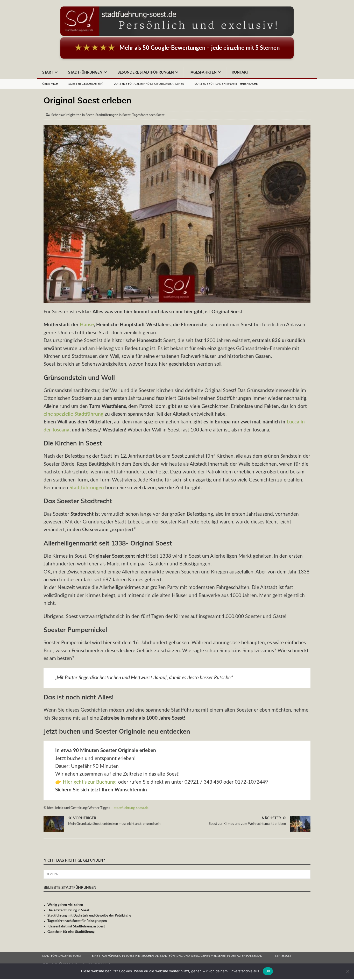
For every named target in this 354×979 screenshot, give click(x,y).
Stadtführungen (85, 72)
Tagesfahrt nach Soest (148, 115)
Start (47, 72)
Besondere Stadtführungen (145, 72)
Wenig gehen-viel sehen (65, 905)
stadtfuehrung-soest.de (131, 808)
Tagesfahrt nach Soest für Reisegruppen (77, 921)
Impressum (282, 955)
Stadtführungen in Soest (113, 115)
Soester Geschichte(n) (85, 83)
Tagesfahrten (203, 72)
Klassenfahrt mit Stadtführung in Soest (76, 926)
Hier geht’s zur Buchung (89, 782)
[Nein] (347, 971)
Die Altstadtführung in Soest (68, 910)
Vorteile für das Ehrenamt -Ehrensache (226, 83)
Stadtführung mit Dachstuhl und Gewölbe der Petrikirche (89, 915)
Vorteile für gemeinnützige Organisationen (149, 83)
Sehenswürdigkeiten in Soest (72, 115)
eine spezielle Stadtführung (73, 414)
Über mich (50, 83)
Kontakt (240, 72)
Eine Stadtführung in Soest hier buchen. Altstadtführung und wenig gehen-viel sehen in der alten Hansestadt (178, 955)
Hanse (87, 324)
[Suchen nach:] (177, 874)
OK (267, 971)
